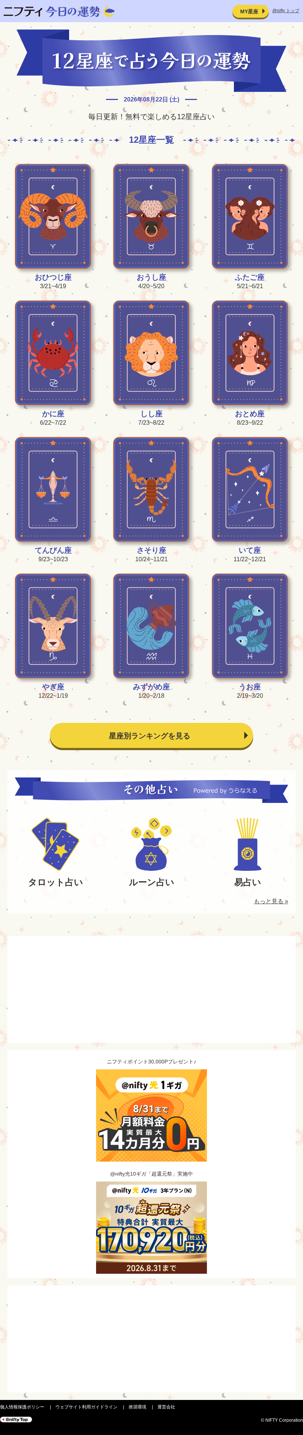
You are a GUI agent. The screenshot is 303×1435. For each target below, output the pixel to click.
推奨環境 (137, 1407)
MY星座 (249, 11)
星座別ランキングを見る (149, 736)
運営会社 (166, 1407)
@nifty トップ (285, 10)
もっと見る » (271, 901)
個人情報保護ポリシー (22, 1407)
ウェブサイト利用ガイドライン (86, 1407)
